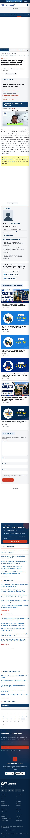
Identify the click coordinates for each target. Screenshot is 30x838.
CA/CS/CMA (18, 805)
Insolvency (18, 803)
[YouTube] (9, 790)
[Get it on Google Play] (10, 773)
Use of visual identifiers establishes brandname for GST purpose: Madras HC (13, 242)
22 (22, 719)
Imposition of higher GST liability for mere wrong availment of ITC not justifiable (13, 255)
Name (4, 458)
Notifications (4, 811)
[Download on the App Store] (20, 773)
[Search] (28, 15)
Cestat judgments (13, 203)
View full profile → (8, 235)
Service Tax (18, 14)
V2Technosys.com (5, 827)
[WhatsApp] (19, 790)
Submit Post (18, 1)
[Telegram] (23, 790)
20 (15, 719)
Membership (19, 820)
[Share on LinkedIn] (9, 74)
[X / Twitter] (6, 790)
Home (2, 14)
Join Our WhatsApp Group (11, 271)
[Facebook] (2, 790)
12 (11, 716)
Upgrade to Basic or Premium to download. (13, 104)
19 (11, 719)
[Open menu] (27, 5)
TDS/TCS (3, 803)
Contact (18, 818)
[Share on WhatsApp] (12, 74)
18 (7, 719)
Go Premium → (15, 541)
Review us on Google (10, 278)
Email (4, 463)
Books (10, 1)
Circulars (3, 814)
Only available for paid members (11, 91)
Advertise (18, 816)
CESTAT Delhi (11, 99)
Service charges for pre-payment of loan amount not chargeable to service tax (13, 62)
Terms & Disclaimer (12, 830)
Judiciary (14, 53)
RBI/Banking (18, 801)
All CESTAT (5, 99)
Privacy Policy (4, 830)
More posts (4, 577)
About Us (18, 811)
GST (2, 799)
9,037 (15, 232)
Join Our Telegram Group (11, 274)
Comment (5, 441)
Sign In (25, 1)
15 (22, 716)
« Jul (2, 727)
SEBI (17, 799)
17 (3, 719)
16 (26, 716)
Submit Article (19, 814)
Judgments (3, 816)
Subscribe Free (7, 747)
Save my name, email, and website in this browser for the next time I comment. (15, 476)
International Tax (5, 805)
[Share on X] (6, 74)
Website (4, 469)
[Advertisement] (15, 32)
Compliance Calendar (6, 818)
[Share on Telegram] (15, 74)
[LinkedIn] (12, 790)
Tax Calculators (4, 820)
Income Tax (7, 14)
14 (18, 716)
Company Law (19, 796)
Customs (3, 801)
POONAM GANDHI (7, 69)
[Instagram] (16, 790)
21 (18, 719)
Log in (13, 108)
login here (11, 161)
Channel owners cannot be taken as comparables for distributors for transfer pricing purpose (13, 249)
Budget (13, 14)
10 (3, 716)
